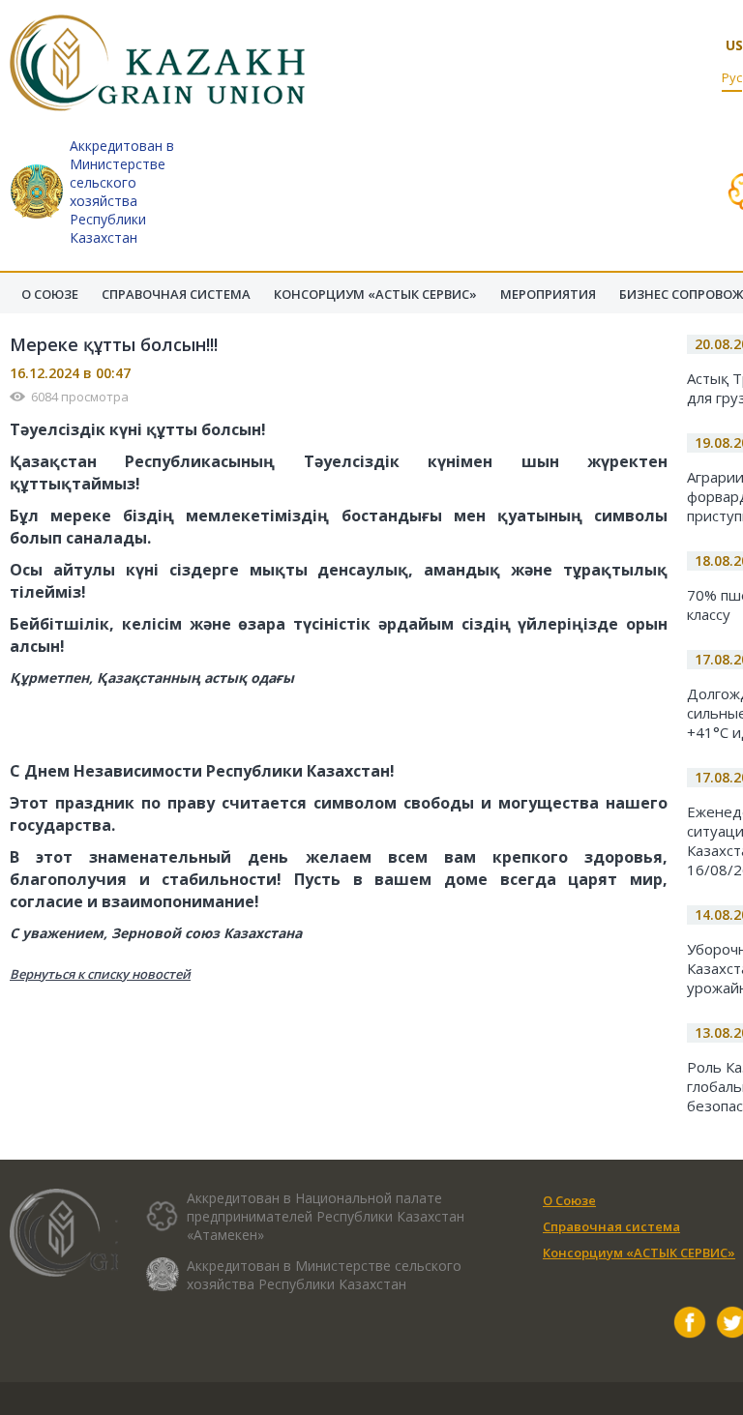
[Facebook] (689, 1324)
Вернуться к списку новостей (100, 974)
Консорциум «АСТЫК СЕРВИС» (639, 1252)
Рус (732, 77)
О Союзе (569, 1200)
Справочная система (611, 1226)
